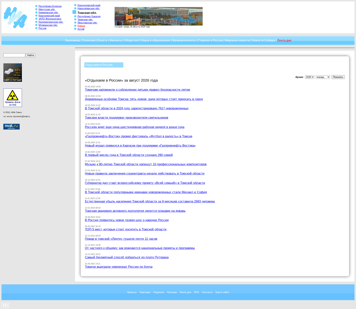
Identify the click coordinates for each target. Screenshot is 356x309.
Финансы (116, 40)
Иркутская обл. (47, 9)
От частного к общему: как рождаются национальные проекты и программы (140, 248)
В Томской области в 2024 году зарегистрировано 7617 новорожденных (137, 108)
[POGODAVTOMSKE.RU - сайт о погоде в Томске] (12, 81)
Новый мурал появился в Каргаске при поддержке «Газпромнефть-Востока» (140, 145)
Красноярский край (49, 15)
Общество (131, 40)
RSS (196, 292)
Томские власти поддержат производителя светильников (126, 117)
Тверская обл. (85, 19)
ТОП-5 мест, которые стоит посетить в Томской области (126, 229)
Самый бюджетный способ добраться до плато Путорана (127, 257)
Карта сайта (222, 292)
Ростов (42, 28)
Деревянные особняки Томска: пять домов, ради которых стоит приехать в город (144, 99)
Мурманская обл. (48, 25)
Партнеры (144, 292)
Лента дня (185, 292)
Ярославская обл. (88, 22)
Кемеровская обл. (49, 12)
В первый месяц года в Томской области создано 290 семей (129, 155)
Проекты (131, 292)
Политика (88, 40)
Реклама (172, 292)
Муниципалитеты (184, 40)
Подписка (158, 292)
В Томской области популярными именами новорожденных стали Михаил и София (146, 192)
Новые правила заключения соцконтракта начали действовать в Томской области (145, 173)
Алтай (81, 29)
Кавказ (81, 25)
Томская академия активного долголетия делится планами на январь (135, 211)
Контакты (207, 292)
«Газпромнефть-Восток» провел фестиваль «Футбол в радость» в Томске (138, 136)
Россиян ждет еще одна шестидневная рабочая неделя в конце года (134, 127)
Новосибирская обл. (89, 8)
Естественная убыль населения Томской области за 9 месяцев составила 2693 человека (150, 201)
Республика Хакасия (89, 16)
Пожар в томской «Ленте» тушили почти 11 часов (121, 239)
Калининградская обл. (51, 22)
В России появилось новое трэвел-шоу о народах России (127, 220)
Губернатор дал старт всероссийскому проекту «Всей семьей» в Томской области (145, 183)
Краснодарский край (89, 5)
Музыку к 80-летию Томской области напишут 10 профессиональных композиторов (146, 164)
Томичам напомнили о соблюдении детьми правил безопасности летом (137, 89)
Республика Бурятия (50, 6)
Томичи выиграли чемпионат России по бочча (118, 266)
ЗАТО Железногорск (50, 18)
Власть (102, 40)
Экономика (72, 40)
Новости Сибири (263, 40)
